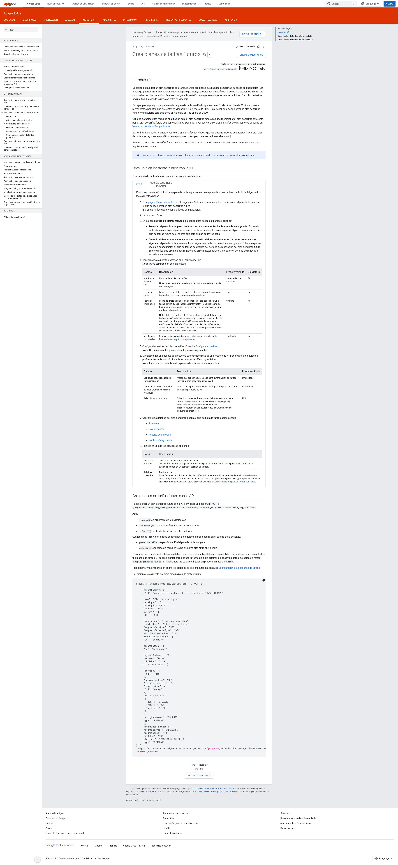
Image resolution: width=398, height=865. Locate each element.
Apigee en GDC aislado (83, 3)
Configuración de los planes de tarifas (239, 567)
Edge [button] (139, 184)
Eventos (49, 823)
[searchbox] (21, 29)
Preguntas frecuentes (178, 20)
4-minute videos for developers (295, 823)
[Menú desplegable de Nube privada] (64, 3)
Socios (49, 828)
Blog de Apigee (287, 828)
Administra (109, 20)
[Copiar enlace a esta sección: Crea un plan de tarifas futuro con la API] (198, 496)
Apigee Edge (33, 3)
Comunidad (224, 3)
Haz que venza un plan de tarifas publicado (233, 155)
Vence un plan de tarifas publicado (151, 126)
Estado (166, 828)
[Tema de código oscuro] (264, 580)
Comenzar (10, 20)
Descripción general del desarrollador (298, 818)
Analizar (70, 20)
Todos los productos (161, 845)
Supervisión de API (111, 3)
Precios (207, 3)
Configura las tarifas (206, 346)
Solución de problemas (163, 3)
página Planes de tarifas (161, 202)
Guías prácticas (208, 20)
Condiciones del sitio (69, 858)
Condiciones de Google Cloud (96, 858)
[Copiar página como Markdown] (205, 54)
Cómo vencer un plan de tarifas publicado (235, 481)
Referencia (151, 20)
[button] (21, 88)
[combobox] (341, 4)
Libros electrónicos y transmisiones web (65, 833)
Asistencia (231, 20)
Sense (131, 3)
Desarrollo (30, 20)
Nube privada (53, 3)
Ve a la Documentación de (220, 69)
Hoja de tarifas (156, 429)
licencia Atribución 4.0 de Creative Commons (216, 788)
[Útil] (258, 46)
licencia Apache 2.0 (145, 791)
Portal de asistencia (172, 833)
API (143, 3)
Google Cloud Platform (134, 845)
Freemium (154, 423)
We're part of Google (56, 818)
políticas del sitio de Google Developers (213, 791)
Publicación (51, 20)
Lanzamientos (189, 3)
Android (84, 845)
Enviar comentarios (251, 55)
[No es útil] (263, 46)
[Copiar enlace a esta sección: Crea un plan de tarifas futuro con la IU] (196, 168)
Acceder (389, 3)
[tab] (139, 184)
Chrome (98, 845)
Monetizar (89, 20)
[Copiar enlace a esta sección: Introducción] (155, 80)
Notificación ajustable (160, 440)
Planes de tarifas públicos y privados (177, 339)
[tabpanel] (199, 337)
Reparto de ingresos (160, 434)
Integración (130, 20)
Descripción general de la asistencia (180, 823)
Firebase (113, 845)
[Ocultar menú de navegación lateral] (37, 859)
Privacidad (51, 858)
